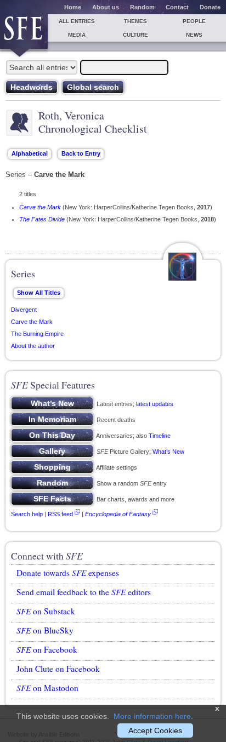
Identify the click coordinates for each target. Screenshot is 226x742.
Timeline (160, 435)
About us (105, 7)
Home (72, 7)
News (194, 35)
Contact (177, 7)
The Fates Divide (42, 219)
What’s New (168, 451)
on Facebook (46, 649)
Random (142, 7)
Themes (135, 21)
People (194, 21)
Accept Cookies (155, 730)
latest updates (154, 404)
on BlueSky (45, 630)
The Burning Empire (37, 333)
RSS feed (60, 514)
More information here (152, 716)
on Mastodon (47, 687)
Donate (210, 7)
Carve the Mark (40, 207)
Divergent (24, 309)
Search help (27, 514)
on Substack (45, 611)
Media (77, 35)
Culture (135, 35)
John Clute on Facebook (58, 668)
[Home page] (24, 31)
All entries (77, 21)
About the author (33, 346)
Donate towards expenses (67, 572)
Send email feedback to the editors (83, 591)
